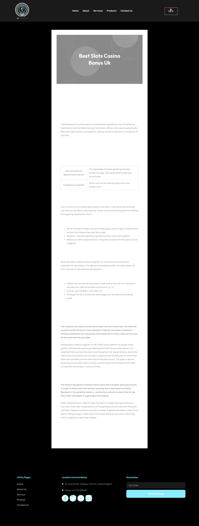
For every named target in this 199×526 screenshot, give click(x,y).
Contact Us (127, 10)
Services (98, 10)
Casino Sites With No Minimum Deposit (79, 377)
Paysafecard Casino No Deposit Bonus (79, 373)
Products (112, 10)
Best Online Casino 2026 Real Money (78, 142)
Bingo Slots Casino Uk (71, 221)
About (86, 10)
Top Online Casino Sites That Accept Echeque (82, 276)
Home (75, 10)
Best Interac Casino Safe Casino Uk (77, 146)
